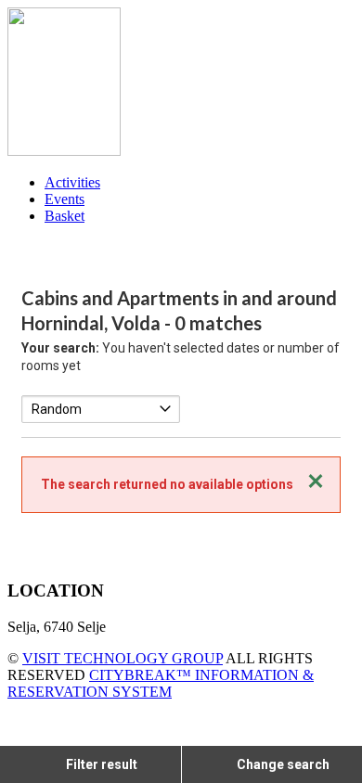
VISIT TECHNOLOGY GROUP (122, 658)
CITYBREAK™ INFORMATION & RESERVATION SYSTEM (160, 683)
